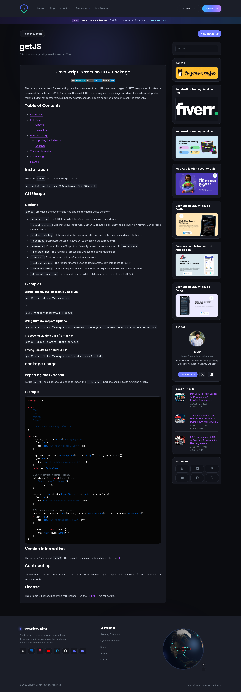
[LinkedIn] (197, 469)
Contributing (37, 156)
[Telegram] (197, 478)
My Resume (101, 8)
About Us (65, 8)
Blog (52, 8)
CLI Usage (36, 120)
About (103, 653)
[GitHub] (212, 478)
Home (40, 8)
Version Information (41, 151)
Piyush (197, 352)
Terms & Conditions (211, 685)
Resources (83, 8)
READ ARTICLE (188, 374)
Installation (36, 114)
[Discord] (74, 651)
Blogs (103, 647)
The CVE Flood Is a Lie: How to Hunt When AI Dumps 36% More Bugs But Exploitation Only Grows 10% (203, 419)
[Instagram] (212, 469)
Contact (104, 659)
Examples (41, 130)
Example (40, 145)
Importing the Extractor (48, 140)
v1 (118, 558)
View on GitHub (209, 33)
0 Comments (196, 407)
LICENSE (92, 596)
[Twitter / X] (182, 469)
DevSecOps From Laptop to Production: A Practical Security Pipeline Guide (203, 397)
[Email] (82, 651)
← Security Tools (32, 33)
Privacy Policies (192, 685)
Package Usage (39, 135)
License (34, 162)
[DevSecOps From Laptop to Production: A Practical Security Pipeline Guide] (181, 397)
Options (39, 125)
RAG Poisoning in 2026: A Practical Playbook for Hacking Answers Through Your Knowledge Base (203, 440)
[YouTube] (182, 478)
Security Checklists (110, 634)
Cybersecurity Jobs (110, 640)
